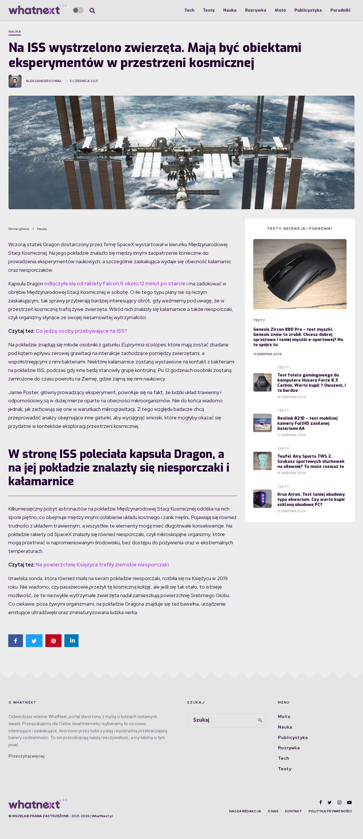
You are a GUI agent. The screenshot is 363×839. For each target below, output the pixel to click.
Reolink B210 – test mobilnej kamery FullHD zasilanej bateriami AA (307, 423)
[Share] (15, 640)
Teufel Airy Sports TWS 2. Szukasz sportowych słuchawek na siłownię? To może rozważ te (311, 461)
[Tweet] (34, 640)
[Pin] (53, 640)
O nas (273, 811)
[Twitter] (330, 802)
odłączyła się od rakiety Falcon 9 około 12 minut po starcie (114, 283)
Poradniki (340, 10)
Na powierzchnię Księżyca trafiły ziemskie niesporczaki (102, 564)
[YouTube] (349, 802)
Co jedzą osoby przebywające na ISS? (81, 331)
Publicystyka (308, 10)
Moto (280, 10)
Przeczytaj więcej (26, 756)
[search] (260, 720)
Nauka (230, 10)
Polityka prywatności (330, 811)
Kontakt (293, 811)
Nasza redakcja (245, 811)
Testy (209, 10)
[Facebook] (320, 802)
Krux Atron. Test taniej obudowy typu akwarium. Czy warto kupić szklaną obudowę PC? (311, 499)
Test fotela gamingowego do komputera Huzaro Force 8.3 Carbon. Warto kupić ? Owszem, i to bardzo (311, 383)
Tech (189, 10)
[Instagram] (339, 802)
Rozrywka (255, 10)
